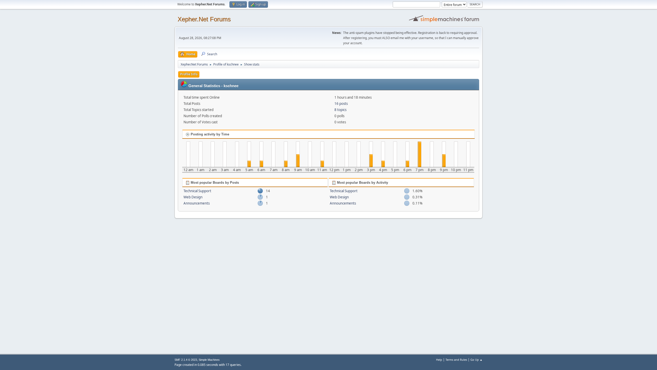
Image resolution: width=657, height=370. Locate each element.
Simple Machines (209, 359)
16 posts (341, 103)
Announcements (196, 203)
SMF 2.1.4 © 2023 (186, 359)
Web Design (192, 197)
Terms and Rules (456, 360)
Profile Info (188, 74)
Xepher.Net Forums (204, 19)
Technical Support (197, 191)
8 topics (340, 109)
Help (439, 360)
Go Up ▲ (476, 360)
